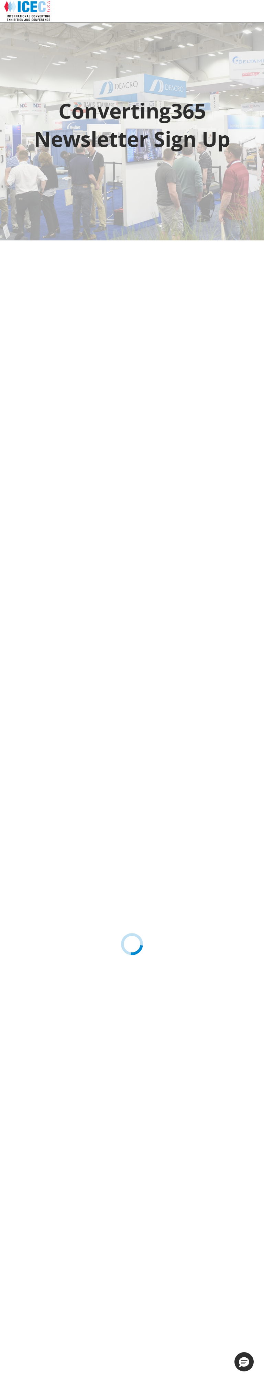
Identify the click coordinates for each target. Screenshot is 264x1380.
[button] (244, 1361)
